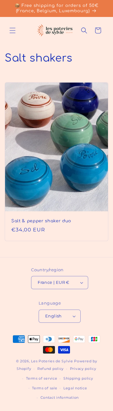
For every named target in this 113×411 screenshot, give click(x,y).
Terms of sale (44, 388)
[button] (12, 30)
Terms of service (41, 378)
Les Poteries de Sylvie (52, 361)
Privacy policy (83, 368)
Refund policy (50, 368)
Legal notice (75, 388)
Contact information (59, 397)
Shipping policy (78, 378)
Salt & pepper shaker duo (41, 221)
